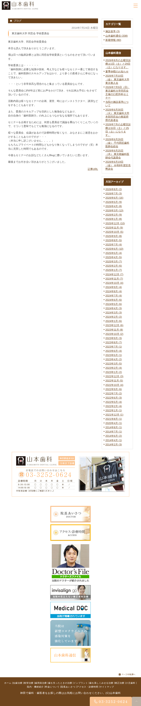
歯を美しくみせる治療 (101, 682)
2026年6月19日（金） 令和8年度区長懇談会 (118, 165)
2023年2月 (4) (113, 368)
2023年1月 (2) (113, 372)
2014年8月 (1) (113, 427)
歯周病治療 (41, 682)
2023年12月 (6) (114, 325)
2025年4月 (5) (113, 257)
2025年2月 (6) (113, 265)
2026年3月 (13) (114, 210)
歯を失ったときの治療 (60, 682)
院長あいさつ (68, 686)
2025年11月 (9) (114, 227)
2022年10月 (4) (114, 385)
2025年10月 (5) (114, 232)
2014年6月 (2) (113, 436)
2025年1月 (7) (113, 270)
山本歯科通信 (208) (116, 35)
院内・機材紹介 (35, 686)
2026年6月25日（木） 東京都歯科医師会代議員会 (117, 154)
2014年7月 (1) (113, 431)
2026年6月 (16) (114, 197)
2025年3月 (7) (113, 261)
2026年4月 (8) (113, 206)
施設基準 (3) (112, 31)
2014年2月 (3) (113, 444)
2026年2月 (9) (113, 214)
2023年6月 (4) (113, 351)
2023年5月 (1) (113, 355)
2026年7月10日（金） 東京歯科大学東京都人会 (117, 79)
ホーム (7, 682)
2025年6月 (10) (114, 248)
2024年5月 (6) (113, 304)
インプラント (81, 682)
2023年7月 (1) (113, 346)
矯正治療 (119, 682)
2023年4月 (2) (113, 359)
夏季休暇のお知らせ (117, 71)
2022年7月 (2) (113, 393)
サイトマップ (107, 686)
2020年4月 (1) (113, 423)
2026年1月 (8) (113, 219)
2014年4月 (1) (113, 440)
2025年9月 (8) (113, 236)
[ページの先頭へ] (127, 673)
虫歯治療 (17, 682)
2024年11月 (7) (114, 278)
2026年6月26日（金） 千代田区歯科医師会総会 (117, 143)
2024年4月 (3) (113, 308)
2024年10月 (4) (114, 283)
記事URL (93, 169)
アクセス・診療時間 (87, 686)
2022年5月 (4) (113, 402)
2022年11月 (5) (114, 380)
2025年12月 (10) (115, 223)
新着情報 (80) (113, 40)
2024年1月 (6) (113, 321)
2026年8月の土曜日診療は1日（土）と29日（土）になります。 (118, 64)
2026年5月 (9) (113, 202)
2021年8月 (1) (113, 419)
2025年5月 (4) (113, 253)
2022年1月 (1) (113, 410)
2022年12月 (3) (114, 376)
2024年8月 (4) (113, 291)
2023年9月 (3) (113, 338)
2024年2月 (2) (113, 316)
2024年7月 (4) (113, 295)
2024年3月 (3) (113, 312)
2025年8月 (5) (113, 240)
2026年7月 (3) (113, 193)
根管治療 (28, 682)
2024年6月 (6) (113, 300)
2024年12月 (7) (114, 274)
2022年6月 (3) (113, 397)
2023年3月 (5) (113, 363)
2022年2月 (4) (113, 406)
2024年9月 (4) (113, 287)
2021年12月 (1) (114, 414)
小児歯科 (130, 682)
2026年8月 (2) (113, 189)
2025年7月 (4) (113, 244)
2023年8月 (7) (113, 342)
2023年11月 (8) (114, 329)
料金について (52, 686)
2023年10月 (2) (114, 334)
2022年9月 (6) (113, 389)
